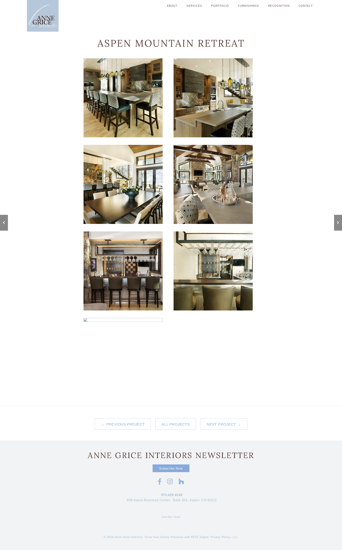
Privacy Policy (220, 537)
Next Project (221, 424)
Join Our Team (171, 516)
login (235, 537)
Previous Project (125, 424)
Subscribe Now (171, 468)
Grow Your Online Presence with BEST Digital (176, 537)
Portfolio (220, 5)
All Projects (176, 424)
